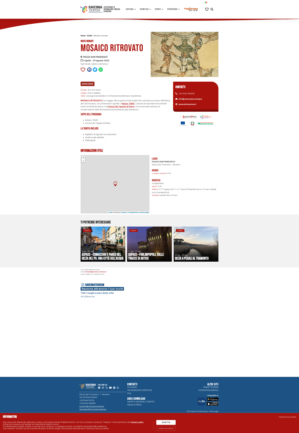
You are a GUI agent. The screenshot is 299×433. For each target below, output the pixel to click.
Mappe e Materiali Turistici (141, 401)
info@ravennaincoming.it (190, 99)
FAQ (129, 393)
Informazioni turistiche (139, 390)
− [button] (83, 160)
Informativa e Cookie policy (197, 411)
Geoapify (123, 212)
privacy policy (137, 422)
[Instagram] (103, 388)
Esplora (130, 9)
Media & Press (134, 405)
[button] (212, 9)
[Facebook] (99, 388)
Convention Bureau (208, 390)
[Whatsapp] (118, 388)
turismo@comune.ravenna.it (95, 272)
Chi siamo (132, 387)
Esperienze (172, 9)
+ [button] (83, 157)
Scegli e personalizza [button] (166, 428)
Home (83, 36)
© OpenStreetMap (143, 212)
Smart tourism (210, 387)
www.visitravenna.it (187, 104)
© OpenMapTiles (133, 212)
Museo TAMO (128, 103)
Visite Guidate (87, 41)
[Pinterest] (114, 388)
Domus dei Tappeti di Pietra (121, 106)
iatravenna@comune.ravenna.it (92, 409)
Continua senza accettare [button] (287, 417)
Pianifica (144, 9)
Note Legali (214, 411)
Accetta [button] (166, 422)
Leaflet (111, 212)
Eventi (158, 9)
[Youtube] (110, 388)
